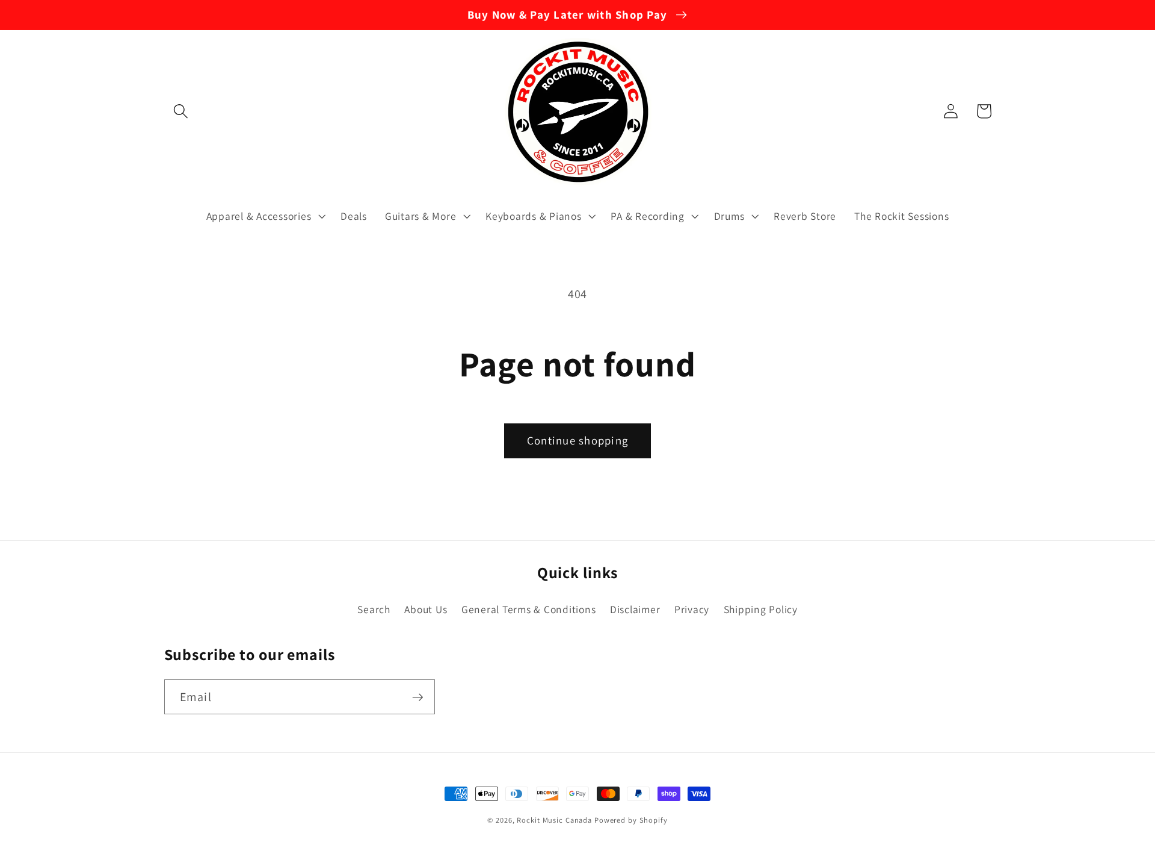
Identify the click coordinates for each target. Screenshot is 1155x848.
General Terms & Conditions (528, 609)
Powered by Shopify (631, 820)
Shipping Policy (761, 609)
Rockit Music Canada (554, 820)
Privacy (691, 609)
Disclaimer (635, 609)
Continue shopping (577, 440)
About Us (425, 609)
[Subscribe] (417, 696)
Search (373, 609)
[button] (180, 111)
